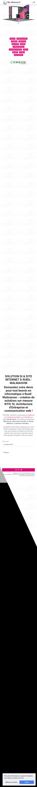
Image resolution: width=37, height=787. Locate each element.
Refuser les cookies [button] (11, 782)
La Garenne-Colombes (15, 49)
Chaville (23, 44)
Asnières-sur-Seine (22, 38)
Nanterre (12, 38)
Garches (22, 52)
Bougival (15, 52)
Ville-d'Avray (22, 41)
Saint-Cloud (15, 44)
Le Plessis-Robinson (18, 46)
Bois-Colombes (18, 55)
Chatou (26, 49)
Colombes (14, 41)
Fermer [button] (27, 782)
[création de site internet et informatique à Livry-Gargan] (11, 2)
